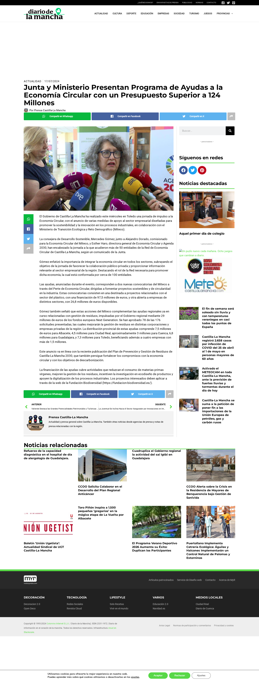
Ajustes (201, 675)
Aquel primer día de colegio (201, 234)
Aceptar (158, 675)
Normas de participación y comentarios (192, 625)
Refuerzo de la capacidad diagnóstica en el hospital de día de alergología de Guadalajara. (48, 454)
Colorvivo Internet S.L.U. (58, 623)
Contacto (211, 3)
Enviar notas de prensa (168, 3)
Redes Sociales (75, 604)
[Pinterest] (233, 2)
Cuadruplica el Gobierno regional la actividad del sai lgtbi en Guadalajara (156, 454)
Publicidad (187, 3)
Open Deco (30, 608)
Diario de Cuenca (205, 608)
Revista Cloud (74, 608)
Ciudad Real (202, 604)
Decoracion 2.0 (32, 604)
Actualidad (32, 81)
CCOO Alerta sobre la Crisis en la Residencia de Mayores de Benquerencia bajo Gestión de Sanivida (209, 492)
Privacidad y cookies (224, 625)
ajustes (135, 677)
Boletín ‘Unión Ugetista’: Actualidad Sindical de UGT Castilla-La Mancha (44, 547)
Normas (199, 3)
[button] (231, 14)
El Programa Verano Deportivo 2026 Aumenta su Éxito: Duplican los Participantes (154, 547)
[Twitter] (228, 2)
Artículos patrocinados (161, 580)
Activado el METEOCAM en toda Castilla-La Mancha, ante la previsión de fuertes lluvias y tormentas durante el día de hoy (218, 379)
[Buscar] (230, 130)
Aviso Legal (164, 625)
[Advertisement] (129, 48)
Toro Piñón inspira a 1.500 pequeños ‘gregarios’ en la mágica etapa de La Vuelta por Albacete (101, 513)
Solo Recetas (117, 604)
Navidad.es (159, 608)
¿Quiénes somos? (145, 3)
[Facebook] (223, 2)
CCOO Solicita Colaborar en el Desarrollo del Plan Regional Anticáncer (100, 490)
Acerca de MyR (227, 580)
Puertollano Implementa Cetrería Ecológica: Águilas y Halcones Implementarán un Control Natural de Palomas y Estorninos (208, 551)
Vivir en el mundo (119, 608)
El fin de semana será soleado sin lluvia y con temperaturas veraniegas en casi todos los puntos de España (218, 318)
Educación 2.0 (160, 604)
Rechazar (179, 675)
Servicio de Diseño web (189, 580)
